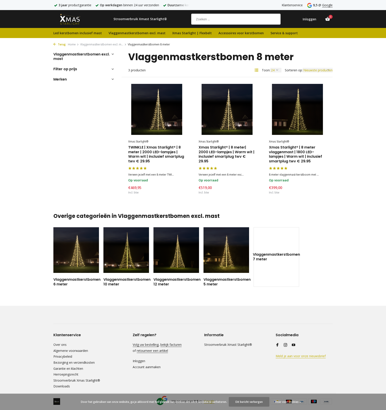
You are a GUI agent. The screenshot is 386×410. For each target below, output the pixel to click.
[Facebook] (277, 345)
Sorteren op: (294, 70)
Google (327, 5)
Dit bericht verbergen (249, 402)
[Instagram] (285, 345)
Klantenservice (292, 5)
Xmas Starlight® (138, 141)
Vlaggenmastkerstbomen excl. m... (101, 44)
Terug (61, 44)
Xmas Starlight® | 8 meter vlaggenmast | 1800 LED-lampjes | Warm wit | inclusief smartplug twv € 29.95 (295, 154)
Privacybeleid (62, 356)
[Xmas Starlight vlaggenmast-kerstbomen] (73, 19)
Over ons (60, 344)
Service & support (284, 33)
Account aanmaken (147, 367)
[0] (326, 19)
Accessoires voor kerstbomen (241, 33)
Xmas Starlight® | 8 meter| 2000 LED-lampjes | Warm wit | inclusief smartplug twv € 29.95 (226, 154)
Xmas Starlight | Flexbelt (192, 33)
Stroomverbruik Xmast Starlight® (140, 19)
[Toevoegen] (177, 189)
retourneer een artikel (152, 350)
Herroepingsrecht (65, 374)
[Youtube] (293, 345)
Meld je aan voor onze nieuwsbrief (301, 356)
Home (72, 44)
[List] (256, 70)
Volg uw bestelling (146, 344)
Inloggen (139, 361)
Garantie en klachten (68, 368)
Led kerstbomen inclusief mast (77, 33)
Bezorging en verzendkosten (74, 362)
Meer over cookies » (288, 402)
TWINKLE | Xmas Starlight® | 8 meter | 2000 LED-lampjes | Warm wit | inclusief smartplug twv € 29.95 (156, 154)
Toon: (266, 70)
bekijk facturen (171, 344)
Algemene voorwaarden (70, 350)
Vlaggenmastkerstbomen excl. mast (137, 33)
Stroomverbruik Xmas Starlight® (76, 380)
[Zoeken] (274, 19)
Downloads (61, 386)
